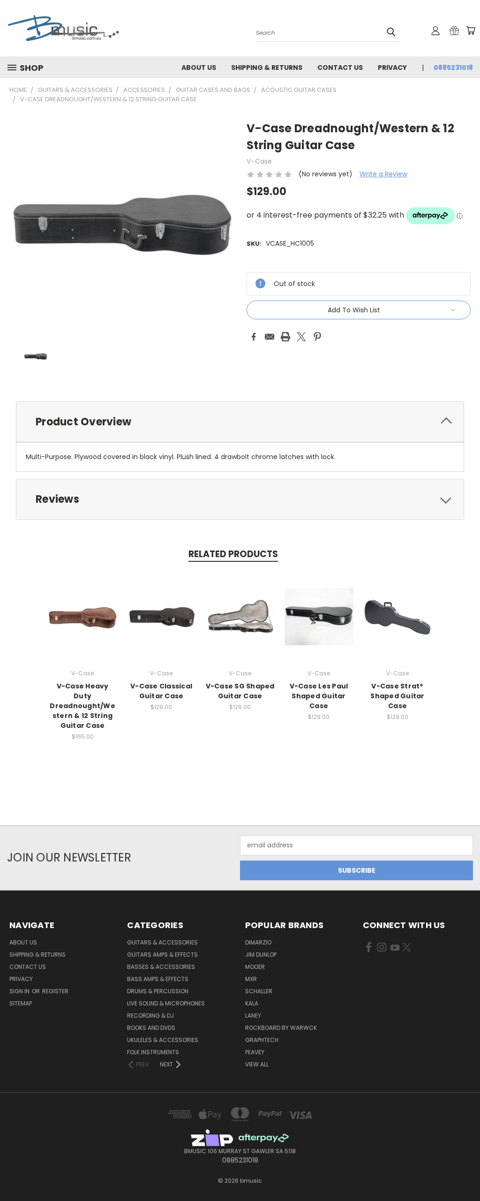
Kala (251, 1003)
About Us (198, 67)
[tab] (240, 421)
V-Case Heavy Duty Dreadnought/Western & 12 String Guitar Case (82, 705)
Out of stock (82, 624)
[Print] (285, 336)
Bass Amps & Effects (157, 979)
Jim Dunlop (261, 955)
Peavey (254, 1052)
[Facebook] (253, 336)
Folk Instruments (153, 1052)
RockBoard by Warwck (281, 1028)
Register (55, 991)
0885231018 (453, 67)
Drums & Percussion (157, 991)
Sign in (20, 991)
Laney (253, 1016)
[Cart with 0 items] (470, 30)
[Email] (269, 336)
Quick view (83, 607)
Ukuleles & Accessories (162, 1040)
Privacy (392, 67)
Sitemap (20, 1003)
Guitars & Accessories (162, 942)
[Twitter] (301, 336)
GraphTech (261, 1040)
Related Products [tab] (233, 554)
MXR (251, 979)
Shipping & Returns (266, 67)
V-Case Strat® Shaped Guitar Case (397, 695)
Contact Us (340, 67)
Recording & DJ (150, 1016)
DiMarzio (258, 942)
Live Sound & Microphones (166, 1003)
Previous (465, 1171)
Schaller (258, 991)
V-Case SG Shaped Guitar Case (240, 691)
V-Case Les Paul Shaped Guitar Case (319, 695)
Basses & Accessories (161, 967)
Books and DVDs (151, 1028)
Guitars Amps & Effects (162, 955)
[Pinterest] (317, 336)
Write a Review (383, 174)
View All (257, 1064)
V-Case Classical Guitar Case (161, 691)
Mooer (255, 967)
